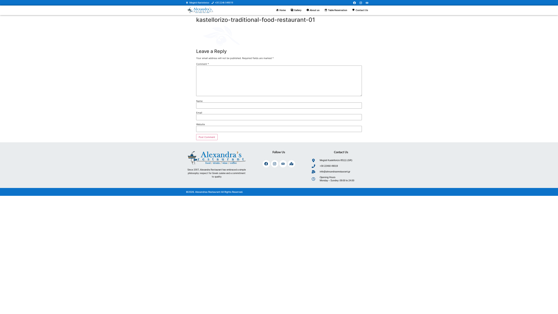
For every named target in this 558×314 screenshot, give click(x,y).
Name (199, 101)
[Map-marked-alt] (291, 163)
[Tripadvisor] (367, 3)
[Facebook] (354, 3)
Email (199, 112)
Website (200, 124)
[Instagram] (361, 3)
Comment (202, 64)
